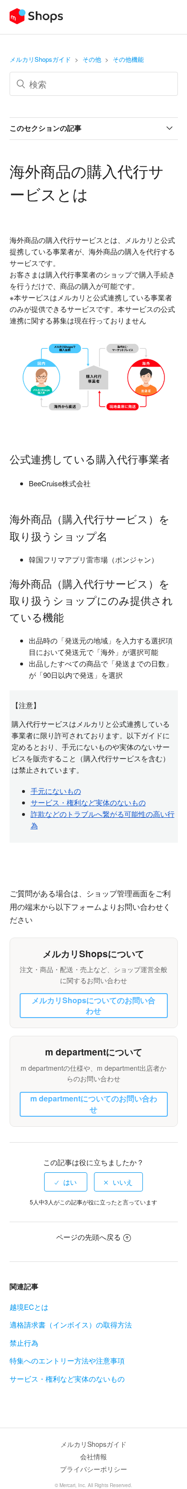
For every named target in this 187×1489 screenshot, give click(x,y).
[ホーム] (36, 21)
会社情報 (93, 1456)
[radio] (65, 1181)
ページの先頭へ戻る (88, 1237)
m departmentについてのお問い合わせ (93, 1103)
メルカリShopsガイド (40, 59)
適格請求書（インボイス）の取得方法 (71, 1324)
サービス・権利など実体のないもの (67, 1379)
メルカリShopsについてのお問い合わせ (93, 1005)
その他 (91, 59)
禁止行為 (24, 1343)
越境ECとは (29, 1307)
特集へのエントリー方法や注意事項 (67, 1360)
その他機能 (128, 59)
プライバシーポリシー (93, 1469)
